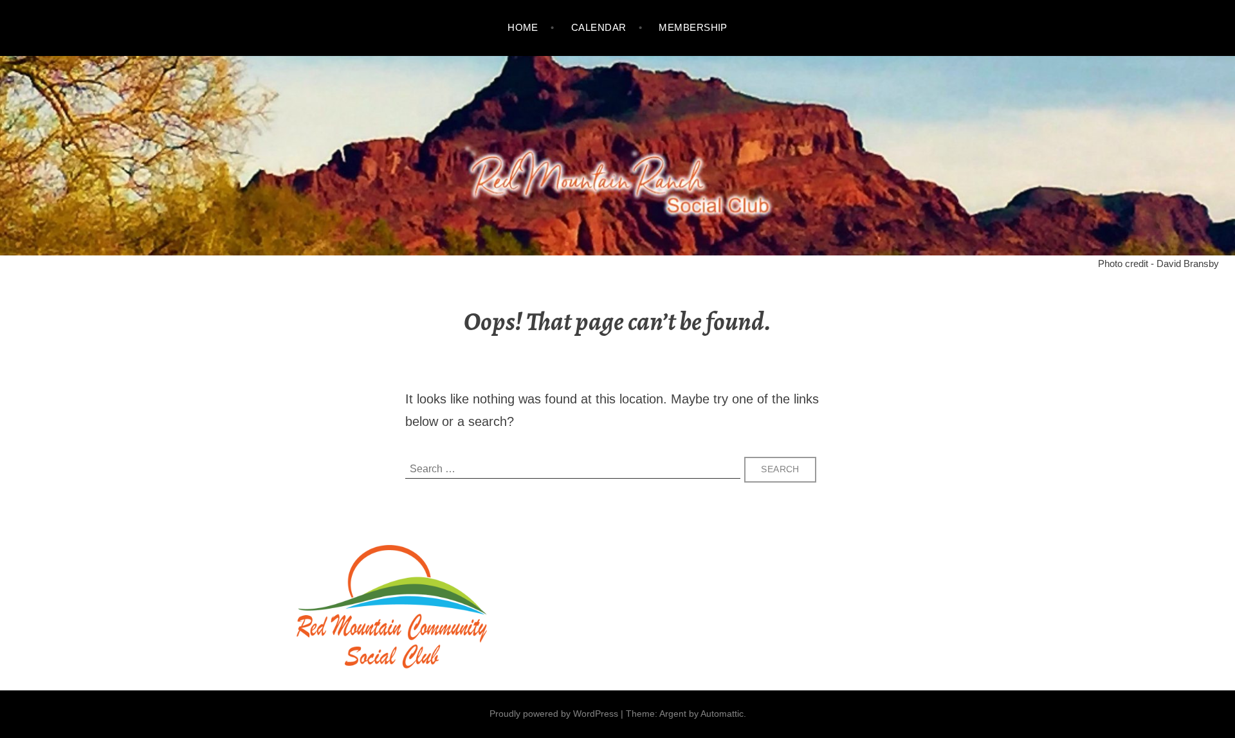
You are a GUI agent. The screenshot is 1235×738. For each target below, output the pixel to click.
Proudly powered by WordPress (553, 713)
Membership (693, 27)
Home (523, 27)
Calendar (599, 27)
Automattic (722, 713)
